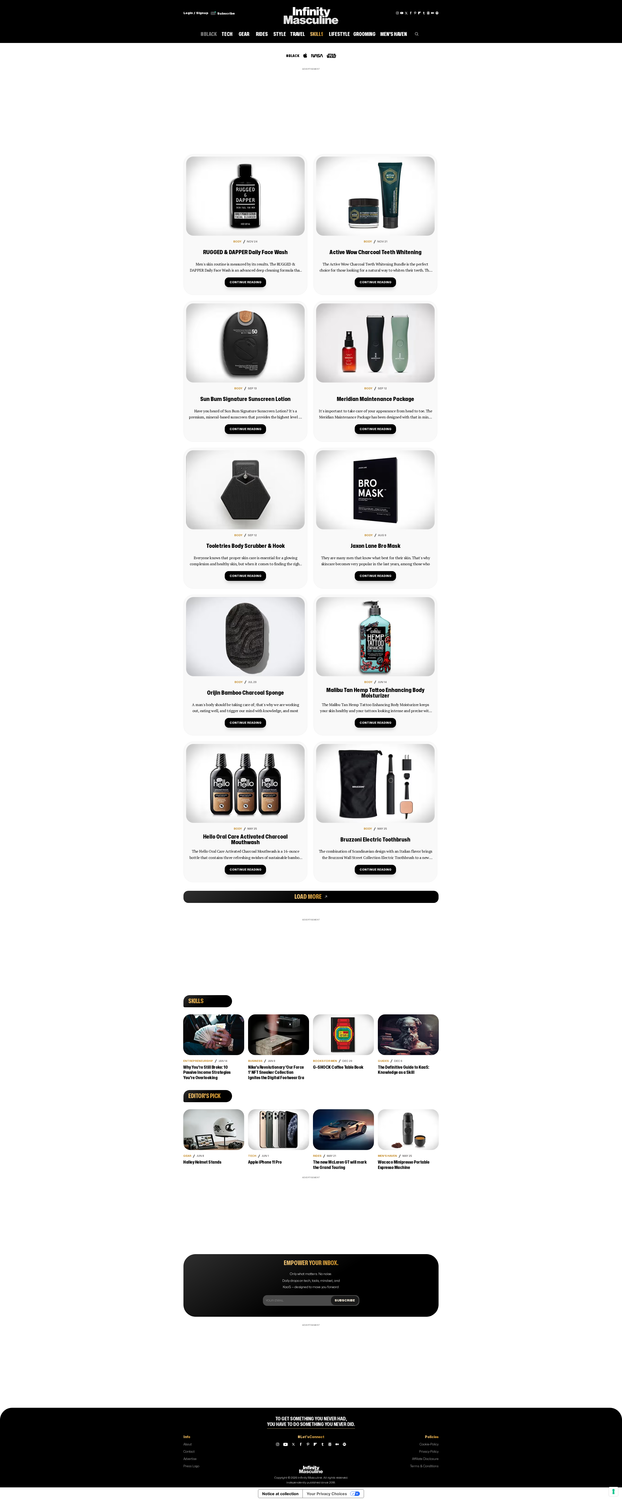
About (187, 1444)
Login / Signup (195, 13)
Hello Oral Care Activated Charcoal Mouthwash (245, 839)
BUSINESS (255, 1061)
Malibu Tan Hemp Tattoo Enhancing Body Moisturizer (375, 693)
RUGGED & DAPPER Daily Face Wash (245, 252)
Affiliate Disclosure (425, 1459)
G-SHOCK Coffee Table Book (338, 1067)
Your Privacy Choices (327, 1493)
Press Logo (191, 1466)
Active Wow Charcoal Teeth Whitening (375, 252)
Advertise (190, 1459)
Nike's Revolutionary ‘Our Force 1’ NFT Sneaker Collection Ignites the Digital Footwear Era (276, 1072)
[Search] (417, 35)
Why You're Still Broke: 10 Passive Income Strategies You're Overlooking (207, 1072)
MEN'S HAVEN (387, 1156)
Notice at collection (280, 1493)
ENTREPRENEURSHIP (198, 1061)
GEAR (187, 1156)
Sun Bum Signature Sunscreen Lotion (245, 399)
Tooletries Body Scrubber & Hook (245, 546)
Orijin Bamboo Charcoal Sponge (245, 693)
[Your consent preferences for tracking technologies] (613, 1491)
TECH (252, 1156)
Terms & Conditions (424, 1466)
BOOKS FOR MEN (325, 1061)
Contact (189, 1451)
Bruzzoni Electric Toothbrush (375, 839)
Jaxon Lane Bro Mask (375, 546)
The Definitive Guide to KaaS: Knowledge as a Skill (403, 1070)
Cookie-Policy (429, 1444)
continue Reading (245, 282)
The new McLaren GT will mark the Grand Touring (340, 1165)
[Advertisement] (311, 106)
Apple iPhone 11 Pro (265, 1162)
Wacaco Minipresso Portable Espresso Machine (403, 1165)
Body (237, 241)
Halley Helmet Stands (202, 1162)
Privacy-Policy (429, 1451)
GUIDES (383, 1061)
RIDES (317, 1156)
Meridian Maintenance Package (375, 399)
